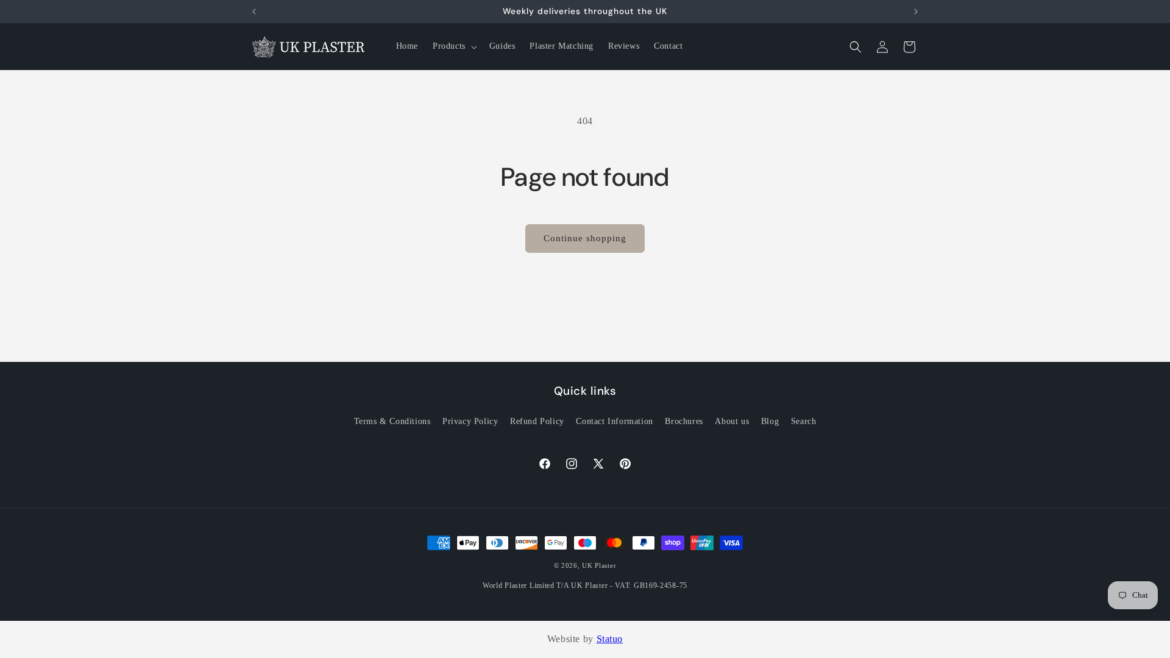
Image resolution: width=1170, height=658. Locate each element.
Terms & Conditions (392, 421)
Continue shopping (585, 238)
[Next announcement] (915, 11)
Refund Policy (537, 421)
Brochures (684, 421)
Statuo (610, 639)
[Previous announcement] (254, 11)
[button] (453, 46)
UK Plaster (599, 565)
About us (732, 421)
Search (804, 421)
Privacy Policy (470, 421)
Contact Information (614, 421)
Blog (770, 421)
